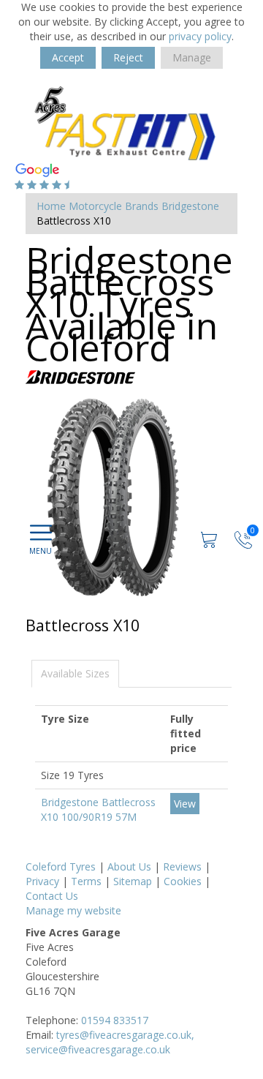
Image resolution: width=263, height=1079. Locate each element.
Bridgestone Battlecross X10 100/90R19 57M (98, 809)
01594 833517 (114, 1020)
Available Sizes (75, 673)
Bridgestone (190, 206)
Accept (68, 57)
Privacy (42, 881)
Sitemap (132, 881)
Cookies (183, 881)
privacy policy (200, 36)
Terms (86, 881)
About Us (129, 866)
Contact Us (52, 896)
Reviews (182, 866)
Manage (191, 57)
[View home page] (131, 122)
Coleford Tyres (61, 866)
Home (51, 206)
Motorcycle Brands (114, 206)
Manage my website (73, 910)
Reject (128, 57)
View (185, 804)
